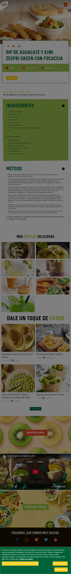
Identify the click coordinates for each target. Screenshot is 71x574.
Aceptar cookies (61, 569)
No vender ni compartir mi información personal (20, 563)
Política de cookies (26, 559)
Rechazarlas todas (60, 563)
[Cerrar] (68, 550)
